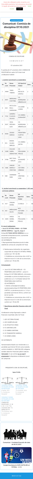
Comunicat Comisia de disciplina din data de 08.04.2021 (7, 386)
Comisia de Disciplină (16, 20)
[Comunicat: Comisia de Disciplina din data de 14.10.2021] (8, 406)
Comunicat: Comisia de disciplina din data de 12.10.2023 (22, 386)
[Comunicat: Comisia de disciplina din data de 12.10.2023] (22, 380)
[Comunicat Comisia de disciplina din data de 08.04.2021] (7, 380)
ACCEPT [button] (19, 9)
